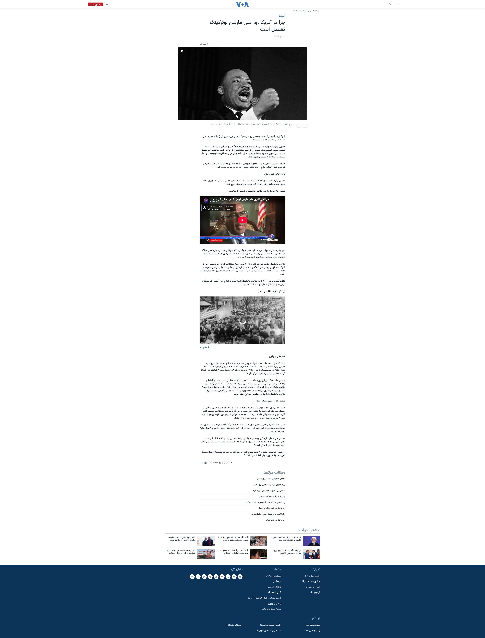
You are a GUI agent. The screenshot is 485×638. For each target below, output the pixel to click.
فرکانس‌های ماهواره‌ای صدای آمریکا (264, 598)
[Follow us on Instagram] (216, 576)
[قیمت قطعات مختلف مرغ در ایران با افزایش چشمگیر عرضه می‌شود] (258, 541)
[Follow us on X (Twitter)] (228, 576)
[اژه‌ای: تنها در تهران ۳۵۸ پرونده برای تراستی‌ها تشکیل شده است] (311, 541)
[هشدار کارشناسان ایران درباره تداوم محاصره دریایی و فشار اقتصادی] (206, 554)
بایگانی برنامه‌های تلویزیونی (268, 630)
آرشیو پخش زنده (312, 630)
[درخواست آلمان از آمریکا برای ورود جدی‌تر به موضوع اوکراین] (311, 554)
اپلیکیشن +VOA (273, 576)
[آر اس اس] (204, 576)
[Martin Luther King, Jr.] (242, 83)
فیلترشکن (276, 581)
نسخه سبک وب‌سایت (271, 609)
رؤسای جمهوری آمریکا (270, 625)
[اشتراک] (192, 576)
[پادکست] (198, 576)
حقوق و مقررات (313, 587)
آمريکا (282, 16)
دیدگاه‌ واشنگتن (233, 625)
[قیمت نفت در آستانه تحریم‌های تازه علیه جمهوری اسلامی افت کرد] (258, 554)
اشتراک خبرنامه (274, 587)
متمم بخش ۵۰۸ (312, 576)
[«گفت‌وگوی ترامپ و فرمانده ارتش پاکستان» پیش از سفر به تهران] (206, 541)
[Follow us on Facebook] (240, 576)
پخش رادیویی (274, 603)
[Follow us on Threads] (210, 576)
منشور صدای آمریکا (311, 581)
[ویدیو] (107, 4)
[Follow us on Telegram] (234, 576)
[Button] (204, 44)
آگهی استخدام (274, 592)
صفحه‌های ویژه (313, 625)
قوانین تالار (315, 592)
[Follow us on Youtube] (222, 576)
